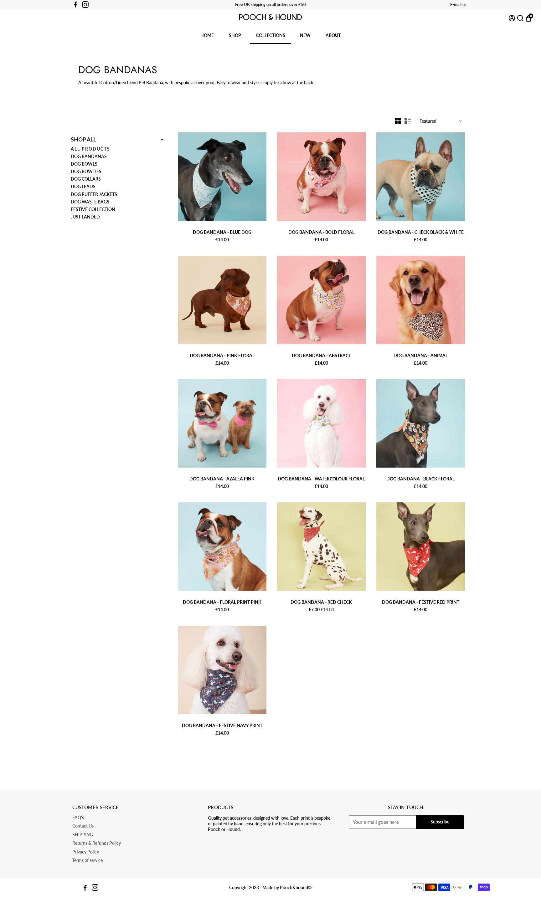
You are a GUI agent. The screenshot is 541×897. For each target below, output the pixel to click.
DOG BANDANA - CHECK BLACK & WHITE (421, 232)
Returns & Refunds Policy (96, 843)
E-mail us (458, 4)
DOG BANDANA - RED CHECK (321, 602)
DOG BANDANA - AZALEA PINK (222, 478)
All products (90, 148)
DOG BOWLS (84, 164)
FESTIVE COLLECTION (93, 209)
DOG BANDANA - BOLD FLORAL (321, 232)
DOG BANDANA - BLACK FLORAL (420, 478)
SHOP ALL (83, 139)
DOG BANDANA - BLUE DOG (222, 232)
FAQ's (78, 817)
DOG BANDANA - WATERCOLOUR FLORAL (321, 478)
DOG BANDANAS (89, 156)
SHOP (235, 35)
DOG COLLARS (86, 179)
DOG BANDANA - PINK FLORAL (222, 355)
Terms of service (87, 860)
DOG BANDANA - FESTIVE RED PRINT (420, 602)
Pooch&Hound (222, 226)
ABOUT (333, 35)
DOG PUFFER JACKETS (94, 194)
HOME (207, 35)
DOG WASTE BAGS (90, 201)
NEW (305, 35)
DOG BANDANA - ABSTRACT (321, 355)
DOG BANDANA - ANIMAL (421, 355)
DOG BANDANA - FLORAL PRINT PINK (222, 602)
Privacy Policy (85, 852)
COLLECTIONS (270, 35)
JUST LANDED (85, 216)
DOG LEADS (83, 186)
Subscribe (439, 821)
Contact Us (83, 826)
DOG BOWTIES (86, 171)
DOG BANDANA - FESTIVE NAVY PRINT (222, 725)
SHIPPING (82, 835)
